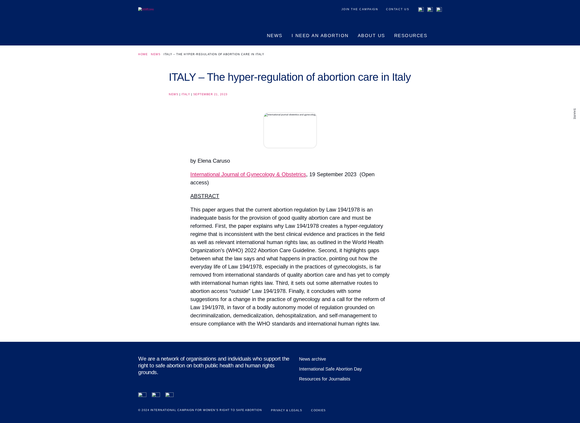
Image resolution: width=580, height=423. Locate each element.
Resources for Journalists (324, 378)
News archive (312, 358)
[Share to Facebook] (574, 128)
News (155, 54)
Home (143, 54)
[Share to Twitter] (574, 137)
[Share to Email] (574, 147)
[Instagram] (439, 10)
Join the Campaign (359, 9)
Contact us (397, 9)
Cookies (318, 410)
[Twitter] (430, 10)
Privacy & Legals (286, 410)
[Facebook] (421, 10)
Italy (185, 94)
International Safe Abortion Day (330, 368)
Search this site (439, 39)
